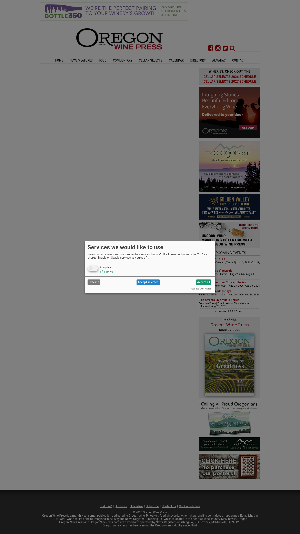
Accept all (203, 282)
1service (106, 271)
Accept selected (148, 282)
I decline (94, 282)
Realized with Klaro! (201, 288)
